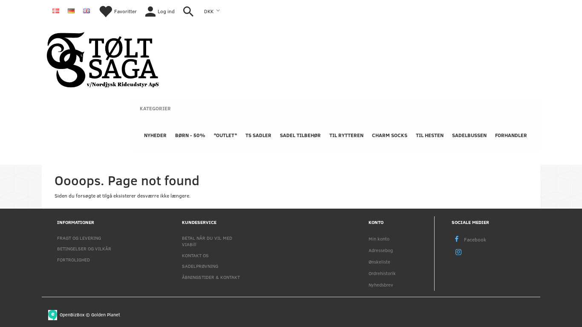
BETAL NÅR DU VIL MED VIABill (207, 241)
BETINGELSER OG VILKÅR (84, 248)
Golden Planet (105, 314)
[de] (71, 10)
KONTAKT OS (195, 255)
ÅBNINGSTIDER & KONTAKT (211, 277)
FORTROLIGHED (73, 259)
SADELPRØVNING (200, 266)
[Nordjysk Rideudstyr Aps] (103, 58)
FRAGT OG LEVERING (79, 238)
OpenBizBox (72, 314)
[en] (86, 10)
